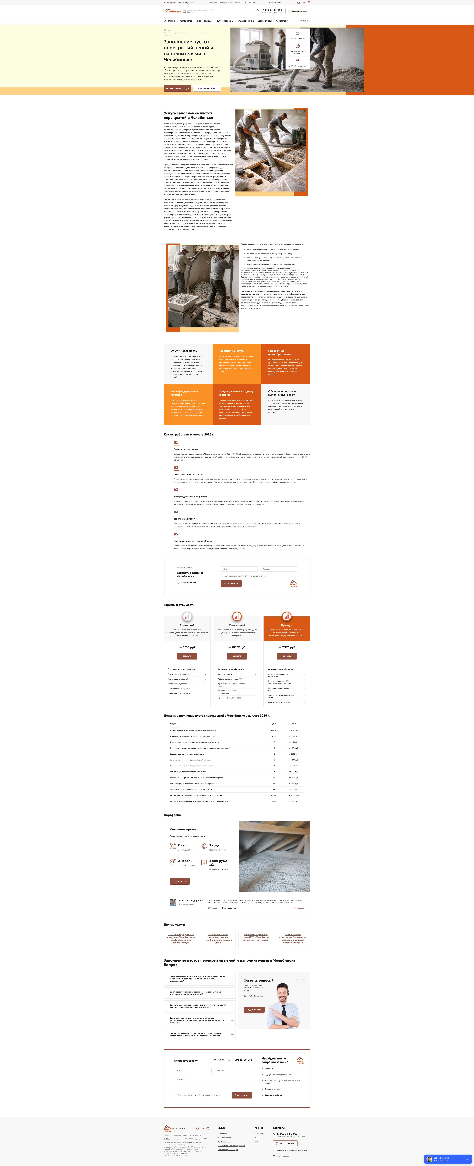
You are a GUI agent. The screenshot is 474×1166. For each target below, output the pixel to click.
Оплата (257, 1137)
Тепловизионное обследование (231, 1146)
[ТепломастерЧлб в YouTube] (299, 2)
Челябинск (171, 3)
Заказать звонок (299, 11)
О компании (259, 1133)
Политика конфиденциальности (195, 1139)
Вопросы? (305, 20)
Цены (256, 1141)
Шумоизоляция (225, 20)
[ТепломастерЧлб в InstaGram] (308, 2)
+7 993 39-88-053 (271, 10)
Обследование (246, 20)
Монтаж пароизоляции (228, 1150)
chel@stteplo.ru (277, 3)
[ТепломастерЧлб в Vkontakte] (304, 2)
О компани (282, 20)
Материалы (186, 20)
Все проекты (180, 881)
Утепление (169, 20)
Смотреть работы (207, 88)
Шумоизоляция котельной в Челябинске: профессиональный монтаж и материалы (293, 938)
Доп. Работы (265, 20)
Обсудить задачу (174, 88)
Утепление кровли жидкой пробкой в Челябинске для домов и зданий (218, 938)
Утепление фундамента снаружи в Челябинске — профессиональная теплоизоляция (181, 938)
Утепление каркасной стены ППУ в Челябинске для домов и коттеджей (255, 937)
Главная (167, 30)
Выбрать (187, 656)
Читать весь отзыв (229, 908)
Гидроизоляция (204, 20)
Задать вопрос (231, 583)
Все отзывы (299, 908)
